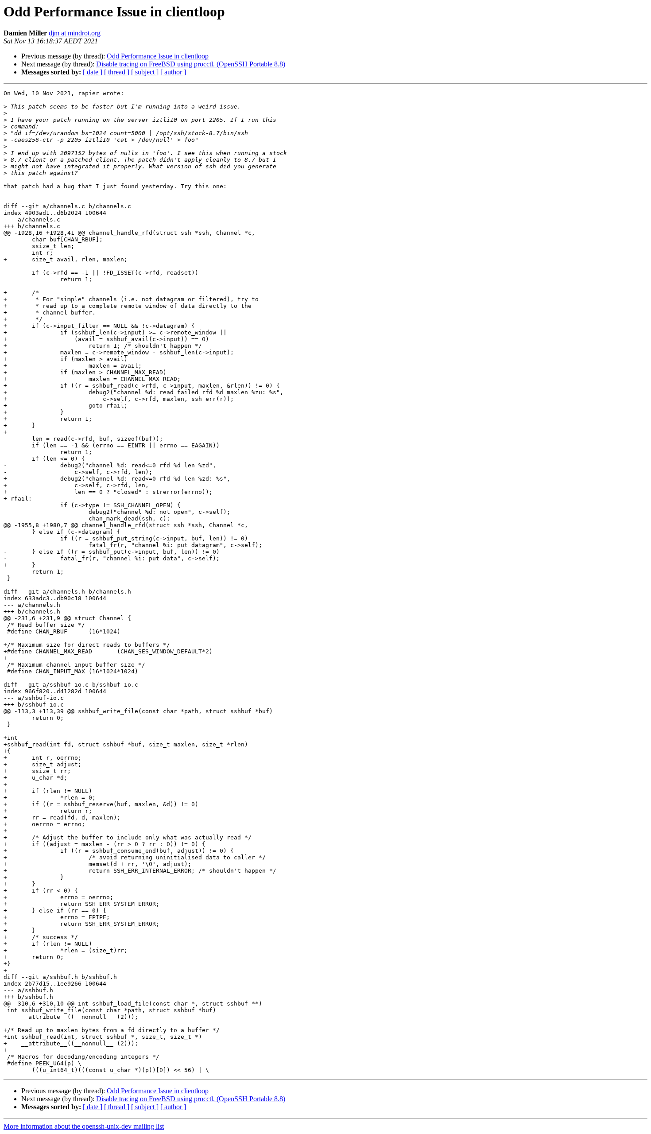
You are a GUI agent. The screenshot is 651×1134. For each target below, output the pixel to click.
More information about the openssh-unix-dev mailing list (84, 1126)
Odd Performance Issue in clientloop (158, 56)
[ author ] (173, 72)
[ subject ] (145, 72)
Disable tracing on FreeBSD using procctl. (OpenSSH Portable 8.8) (190, 64)
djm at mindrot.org (75, 33)
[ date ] (92, 72)
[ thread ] (116, 72)
